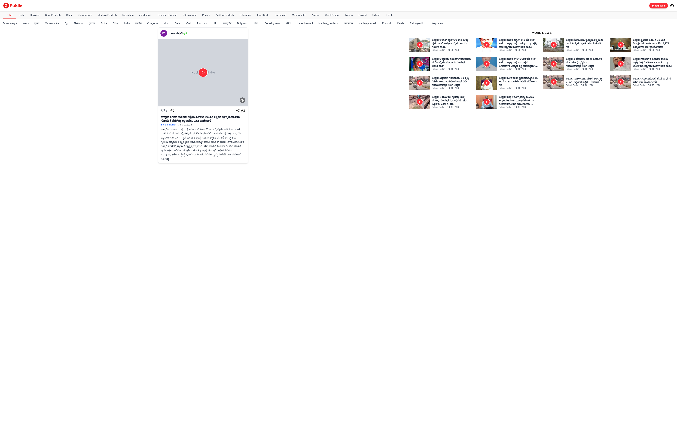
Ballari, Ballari (168, 124)
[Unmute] (242, 100)
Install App (658, 5)
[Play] (203, 72)
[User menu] (672, 6)
